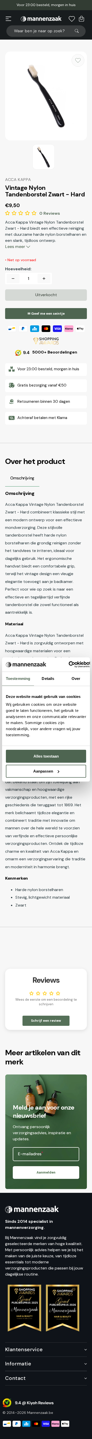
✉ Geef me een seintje (46, 313)
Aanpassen (43, 771)
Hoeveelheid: (18, 269)
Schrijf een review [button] (46, 1020)
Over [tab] (76, 678)
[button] (8, 18)
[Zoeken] (79, 31)
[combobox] (46, 31)
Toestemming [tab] (18, 678)
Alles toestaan (46, 756)
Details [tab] (48, 678)
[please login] (78, 60)
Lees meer (15, 246)
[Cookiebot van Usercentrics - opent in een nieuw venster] (69, 664)
